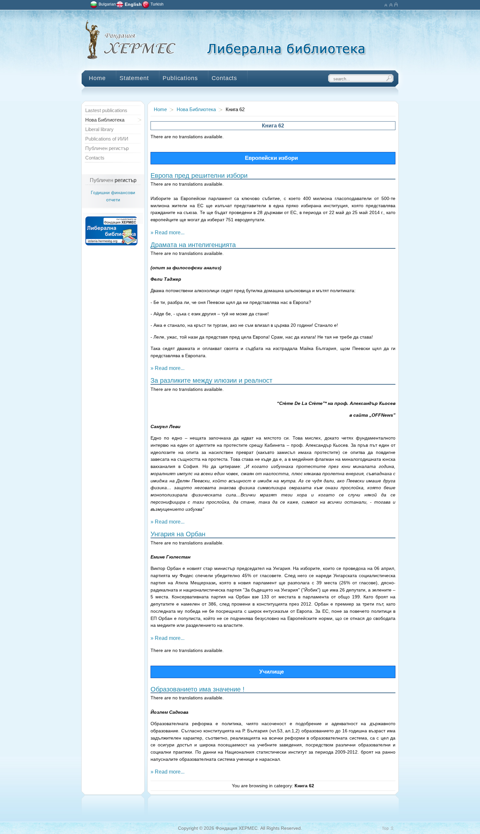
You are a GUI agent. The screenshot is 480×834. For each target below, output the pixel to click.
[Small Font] (385, 4)
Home (160, 109)
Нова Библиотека (196, 109)
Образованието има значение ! (198, 689)
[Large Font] (395, 4)
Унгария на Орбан (178, 534)
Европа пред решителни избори (199, 175)
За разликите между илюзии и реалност (211, 380)
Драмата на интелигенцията (193, 244)
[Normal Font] (390, 4)
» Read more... (167, 232)
